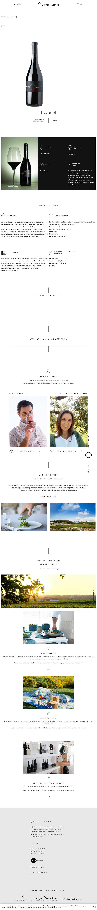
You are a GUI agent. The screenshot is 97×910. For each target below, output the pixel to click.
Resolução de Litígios (37, 853)
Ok (93, 907)
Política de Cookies (37, 851)
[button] (79, 4)
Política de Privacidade (38, 849)
